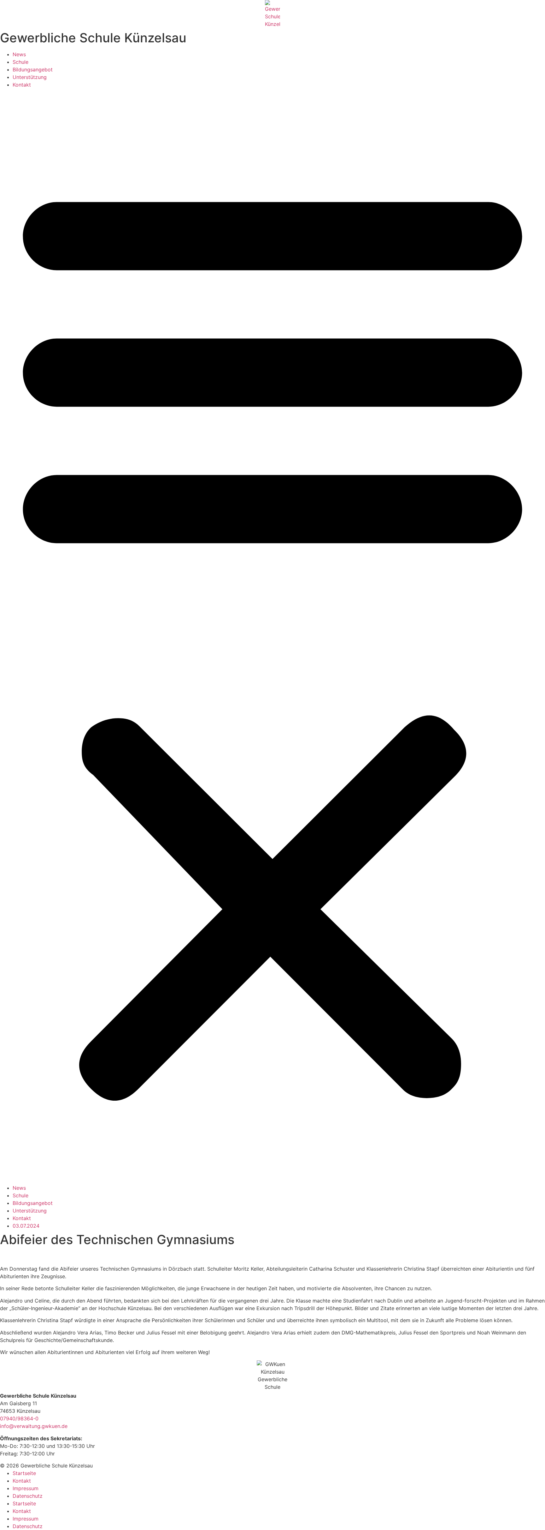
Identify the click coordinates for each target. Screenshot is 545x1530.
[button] (272, 636)
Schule (20, 62)
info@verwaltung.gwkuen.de (33, 1426)
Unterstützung (30, 77)
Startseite (24, 1473)
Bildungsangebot (33, 69)
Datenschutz (28, 1496)
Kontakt (22, 85)
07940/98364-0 (19, 1418)
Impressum (25, 1488)
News (19, 54)
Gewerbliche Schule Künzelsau (93, 37)
